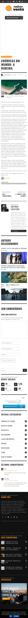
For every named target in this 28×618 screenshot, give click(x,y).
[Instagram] (13, 1)
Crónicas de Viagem (6, 57)
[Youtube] (22, 1)
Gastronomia (5, 434)
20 (26, 541)
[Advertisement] (14, 36)
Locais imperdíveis (7, 439)
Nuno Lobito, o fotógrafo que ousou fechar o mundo (14, 555)
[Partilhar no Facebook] (18, 74)
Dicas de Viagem (6, 426)
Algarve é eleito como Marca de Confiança (14, 248)
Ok (10, 616)
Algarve (3, 183)
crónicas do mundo (9, 183)
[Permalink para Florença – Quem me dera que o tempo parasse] (2, 549)
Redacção (5, 250)
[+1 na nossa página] (15, 389)
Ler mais (16, 616)
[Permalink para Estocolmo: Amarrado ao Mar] (2, 561)
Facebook (15, 231)
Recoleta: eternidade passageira (11, 480)
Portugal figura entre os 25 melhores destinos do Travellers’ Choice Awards (13, 266)
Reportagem (5, 448)
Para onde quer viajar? (14, 18)
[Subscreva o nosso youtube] (2, 389)
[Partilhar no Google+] (23, 74)
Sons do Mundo (6, 457)
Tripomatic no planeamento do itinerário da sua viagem (14, 568)
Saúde (3, 452)
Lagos (15, 183)
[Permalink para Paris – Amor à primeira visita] (14, 294)
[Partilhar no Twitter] (21, 74)
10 (26, 554)
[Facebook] (8, 1)
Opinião (3, 443)
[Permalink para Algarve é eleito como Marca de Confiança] (14, 258)
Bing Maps (9, 97)
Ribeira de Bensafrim (21, 183)
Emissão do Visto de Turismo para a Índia (12, 542)
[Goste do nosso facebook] (15, 384)
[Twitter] (19, 1)
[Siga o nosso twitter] (2, 384)
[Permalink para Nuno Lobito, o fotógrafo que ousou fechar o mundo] (2, 555)
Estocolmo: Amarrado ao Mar (13, 561)
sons (23, 102)
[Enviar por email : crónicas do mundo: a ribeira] (2, 178)
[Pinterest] (16, 1)
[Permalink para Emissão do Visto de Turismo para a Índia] (2, 542)
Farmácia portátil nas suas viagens (12, 470)
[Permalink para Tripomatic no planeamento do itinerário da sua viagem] (2, 568)
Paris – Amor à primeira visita (10, 285)
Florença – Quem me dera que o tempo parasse (13, 549)
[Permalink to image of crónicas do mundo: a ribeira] (14, 87)
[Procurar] (3, 1)
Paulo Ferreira (6, 286)
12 (26, 548)
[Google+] (10, 1)
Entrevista (5, 430)
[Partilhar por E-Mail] (26, 76)
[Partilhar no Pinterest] (26, 74)
